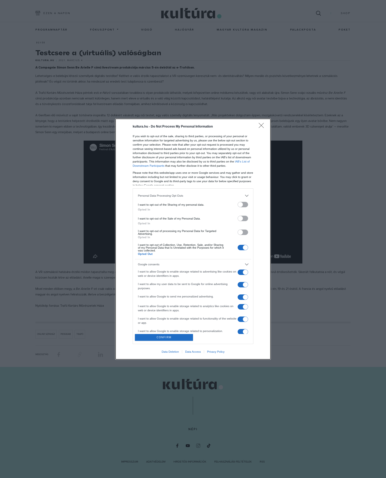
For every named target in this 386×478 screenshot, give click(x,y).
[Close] (262, 127)
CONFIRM (164, 337)
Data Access (193, 351)
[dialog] (193, 239)
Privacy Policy (216, 351)
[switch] (243, 204)
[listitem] (193, 196)
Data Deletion (170, 351)
